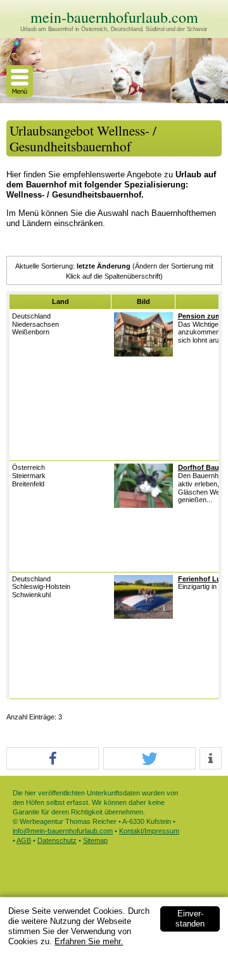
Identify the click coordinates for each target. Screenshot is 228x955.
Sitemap (95, 840)
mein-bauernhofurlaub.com (114, 17)
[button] (52, 759)
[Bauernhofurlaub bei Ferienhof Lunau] (143, 616)
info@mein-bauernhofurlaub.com (63, 831)
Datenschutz (57, 840)
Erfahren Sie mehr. (88, 941)
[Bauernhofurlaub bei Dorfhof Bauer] (143, 505)
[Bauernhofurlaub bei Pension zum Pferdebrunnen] (143, 354)
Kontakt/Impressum (149, 831)
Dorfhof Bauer (201, 467)
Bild (143, 301)
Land (60, 301)
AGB (23, 840)
